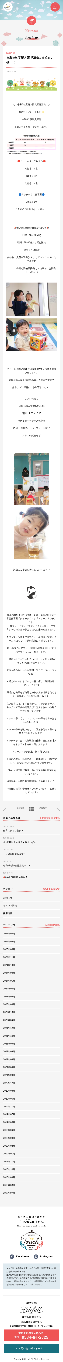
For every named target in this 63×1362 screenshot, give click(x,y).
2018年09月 (9, 1177)
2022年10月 (9, 1012)
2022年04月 (9, 1020)
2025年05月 (9, 941)
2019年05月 (9, 1122)
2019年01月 (9, 1153)
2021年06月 (9, 1059)
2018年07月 (9, 1193)
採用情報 (7, 913)
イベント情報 (10, 905)
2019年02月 (9, 1146)
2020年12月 (9, 1083)
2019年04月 (9, 1130)
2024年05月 (9, 988)
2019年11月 (9, 1106)
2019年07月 (9, 1114)
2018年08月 (9, 1185)
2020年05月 (9, 1098)
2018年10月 (9, 1169)
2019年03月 (9, 1138)
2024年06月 (9, 981)
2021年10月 (9, 1036)
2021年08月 (9, 1051)
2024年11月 (9, 957)
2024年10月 (9, 965)
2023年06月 (9, 1004)
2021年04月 (9, 1067)
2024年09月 (9, 973)
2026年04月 (9, 933)
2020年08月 (9, 1090)
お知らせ (7, 897)
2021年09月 (9, 1043)
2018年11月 (9, 1161)
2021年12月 (9, 1028)
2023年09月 (9, 996)
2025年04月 (9, 949)
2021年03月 (9, 1075)
